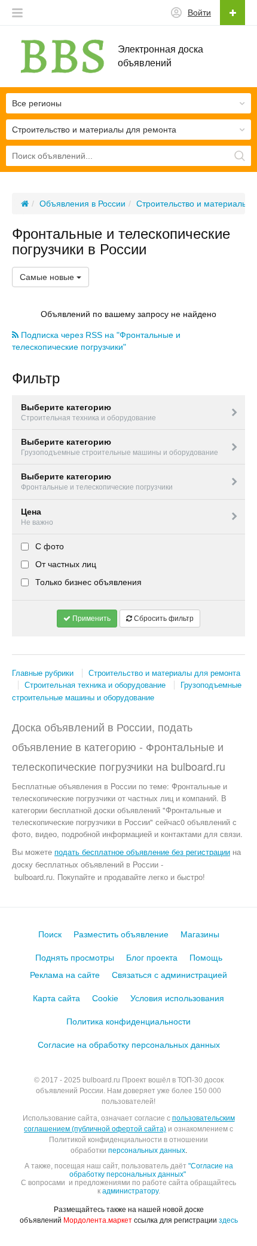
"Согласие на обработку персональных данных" (151, 1170)
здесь (228, 1220)
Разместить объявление (121, 934)
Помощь (205, 957)
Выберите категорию (88, 412)
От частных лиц (64, 564)
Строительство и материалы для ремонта (164, 673)
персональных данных (146, 1150)
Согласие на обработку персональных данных (129, 1045)
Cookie (105, 998)
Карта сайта (56, 998)
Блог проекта (152, 957)
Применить (91, 618)
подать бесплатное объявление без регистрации (142, 851)
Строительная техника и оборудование (95, 685)
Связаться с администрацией (169, 975)
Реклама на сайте (65, 975)
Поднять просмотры (74, 957)
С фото (48, 546)
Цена (37, 517)
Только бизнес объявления (87, 582)
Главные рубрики (43, 673)
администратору (130, 1191)
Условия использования (177, 998)
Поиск (50, 934)
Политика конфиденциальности (128, 1021)
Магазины (199, 934)
